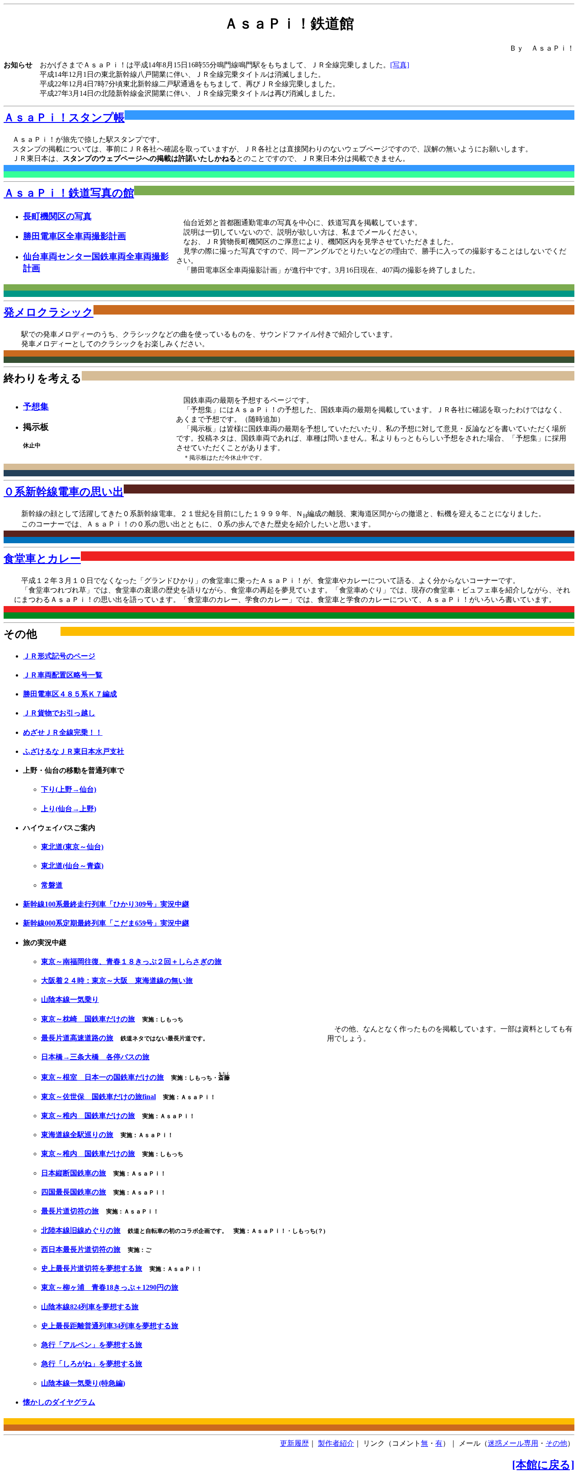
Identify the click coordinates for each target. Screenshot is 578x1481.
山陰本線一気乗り (70, 999)
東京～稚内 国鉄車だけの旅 (88, 1115)
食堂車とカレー (42, 558)
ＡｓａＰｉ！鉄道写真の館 (69, 193)
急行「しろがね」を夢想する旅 (91, 1364)
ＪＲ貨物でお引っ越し (59, 713)
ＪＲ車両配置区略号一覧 (63, 675)
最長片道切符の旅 (70, 1211)
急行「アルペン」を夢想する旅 (91, 1345)
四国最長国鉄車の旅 (73, 1192)
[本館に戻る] (543, 1465)
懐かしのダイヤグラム (59, 1402)
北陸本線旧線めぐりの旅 (81, 1230)
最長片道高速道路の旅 (77, 1038)
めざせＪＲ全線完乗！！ (63, 732)
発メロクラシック (48, 312)
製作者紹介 (336, 1443)
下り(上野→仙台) (68, 789)
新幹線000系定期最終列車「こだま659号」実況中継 (106, 923)
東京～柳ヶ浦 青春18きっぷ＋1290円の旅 (109, 1287)
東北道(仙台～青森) (72, 866)
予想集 (36, 406)
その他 (556, 1443)
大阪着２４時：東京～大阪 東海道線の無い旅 (117, 980)
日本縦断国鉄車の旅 (73, 1173)
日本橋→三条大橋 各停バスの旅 (95, 1057)
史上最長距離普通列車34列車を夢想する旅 (109, 1326)
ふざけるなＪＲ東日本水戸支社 (73, 751)
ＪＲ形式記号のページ (59, 656)
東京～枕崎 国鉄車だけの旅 (88, 1019)
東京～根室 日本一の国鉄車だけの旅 (102, 1077)
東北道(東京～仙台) (72, 847)
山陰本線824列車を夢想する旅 (90, 1307)
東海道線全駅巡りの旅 (77, 1134)
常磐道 (52, 885)
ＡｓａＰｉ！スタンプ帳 (64, 117)
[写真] (399, 65)
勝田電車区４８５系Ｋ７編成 (70, 694)
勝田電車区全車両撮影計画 (74, 236)
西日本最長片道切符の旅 (81, 1249)
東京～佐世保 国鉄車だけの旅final (98, 1096)
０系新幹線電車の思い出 (64, 492)
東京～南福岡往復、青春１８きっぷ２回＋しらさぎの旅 (131, 961)
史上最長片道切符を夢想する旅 (91, 1268)
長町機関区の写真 (57, 216)
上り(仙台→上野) (68, 809)
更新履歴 (294, 1443)
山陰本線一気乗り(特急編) (83, 1383)
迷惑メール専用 (513, 1443)
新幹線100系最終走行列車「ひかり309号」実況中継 (106, 904)
